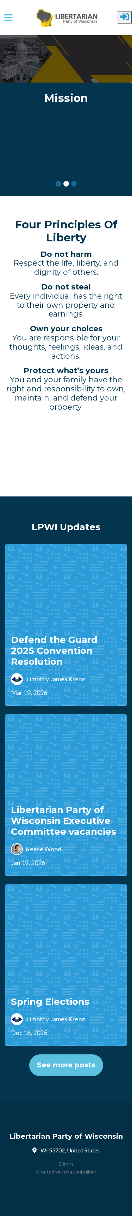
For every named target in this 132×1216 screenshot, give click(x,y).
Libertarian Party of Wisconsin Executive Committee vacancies (63, 821)
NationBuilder (81, 1172)
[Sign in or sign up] (125, 17)
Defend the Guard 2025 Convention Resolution (54, 651)
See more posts (66, 1065)
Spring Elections (50, 1001)
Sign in (66, 1164)
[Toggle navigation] (8, 18)
